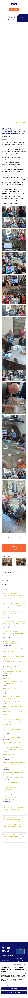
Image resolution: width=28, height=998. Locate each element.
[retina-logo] (11, 16)
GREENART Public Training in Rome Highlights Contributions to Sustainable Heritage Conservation (13, 659)
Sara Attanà (5, 537)
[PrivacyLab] (9, 985)
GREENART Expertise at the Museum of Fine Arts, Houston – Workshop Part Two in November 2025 (14, 681)
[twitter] (12, 4)
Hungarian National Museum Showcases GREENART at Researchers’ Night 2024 (11, 797)
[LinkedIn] (5, 584)
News (15, 537)
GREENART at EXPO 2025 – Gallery (14, 706)
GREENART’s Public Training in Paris (14, 737)
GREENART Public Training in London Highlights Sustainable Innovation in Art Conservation (12, 699)
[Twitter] (3, 584)
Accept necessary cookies (14, 992)
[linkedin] (15, 4)
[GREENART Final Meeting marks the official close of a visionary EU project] (21, 562)
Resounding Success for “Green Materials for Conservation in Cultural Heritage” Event (13, 837)
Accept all (14, 988)
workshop (19, 537)
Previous (18, 122)
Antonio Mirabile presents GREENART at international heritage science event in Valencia (13, 633)
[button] (3, 562)
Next (23, 122)
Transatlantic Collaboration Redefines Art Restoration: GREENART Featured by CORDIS (14, 623)
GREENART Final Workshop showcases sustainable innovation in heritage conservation (13, 596)
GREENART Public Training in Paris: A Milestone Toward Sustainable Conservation (14, 722)
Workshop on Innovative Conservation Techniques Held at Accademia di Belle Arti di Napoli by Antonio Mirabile (14, 775)
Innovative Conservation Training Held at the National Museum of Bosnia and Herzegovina (14, 765)
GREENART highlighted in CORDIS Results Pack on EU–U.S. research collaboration (13, 613)
